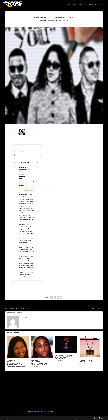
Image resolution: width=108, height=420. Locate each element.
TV (80, 4)
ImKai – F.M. (86, 361)
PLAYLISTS (99, 4)
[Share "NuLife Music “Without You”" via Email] (61, 297)
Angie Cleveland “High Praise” (16, 364)
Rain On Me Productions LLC (58, 418)
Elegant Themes (15, 418)
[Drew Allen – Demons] (66, 344)
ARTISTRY (72, 4)
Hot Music (62, 21)
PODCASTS (88, 4)
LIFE (64, 4)
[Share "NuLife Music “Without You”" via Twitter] (54, 297)
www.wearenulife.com (25, 188)
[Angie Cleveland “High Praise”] (18, 347)
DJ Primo (48, 21)
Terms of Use (69, 418)
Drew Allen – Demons (64, 357)
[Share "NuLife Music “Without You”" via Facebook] (51, 297)
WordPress (28, 418)
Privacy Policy (77, 418)
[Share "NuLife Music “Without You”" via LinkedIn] (57, 297)
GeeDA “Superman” (39, 362)
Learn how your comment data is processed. (40, 412)
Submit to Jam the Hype (86, 418)
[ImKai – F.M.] (90, 347)
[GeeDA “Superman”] (42, 347)
